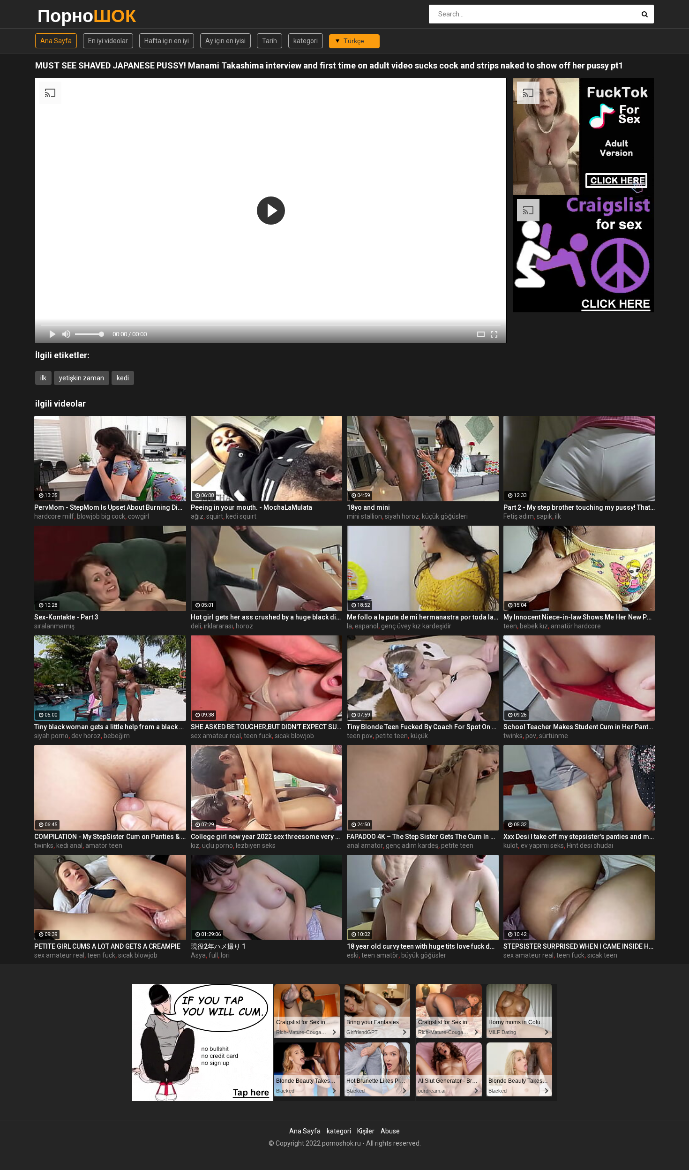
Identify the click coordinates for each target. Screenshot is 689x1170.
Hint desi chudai (590, 845)
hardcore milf (54, 516)
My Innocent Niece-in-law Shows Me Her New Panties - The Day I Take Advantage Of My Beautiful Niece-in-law (579, 617)
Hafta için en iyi (166, 41)
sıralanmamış (54, 626)
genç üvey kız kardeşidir (416, 626)
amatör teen (103, 845)
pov (530, 736)
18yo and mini (368, 507)
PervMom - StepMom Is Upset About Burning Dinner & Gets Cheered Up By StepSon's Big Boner (110, 507)
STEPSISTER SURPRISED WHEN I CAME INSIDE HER (579, 946)
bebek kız (534, 626)
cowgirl (138, 516)
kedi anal (69, 845)
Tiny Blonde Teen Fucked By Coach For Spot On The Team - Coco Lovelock (423, 727)
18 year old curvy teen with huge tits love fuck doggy (423, 946)
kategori (305, 41)
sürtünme (553, 736)
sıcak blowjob (294, 736)
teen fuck (258, 736)
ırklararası (218, 626)
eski (353, 955)
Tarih (269, 41)
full (213, 955)
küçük (419, 736)
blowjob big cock (101, 516)
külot (510, 845)
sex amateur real (216, 736)
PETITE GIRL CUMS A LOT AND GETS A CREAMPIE (107, 946)
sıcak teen (602, 955)
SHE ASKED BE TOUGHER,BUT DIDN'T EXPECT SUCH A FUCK (267, 727)
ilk (43, 378)
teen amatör (379, 955)
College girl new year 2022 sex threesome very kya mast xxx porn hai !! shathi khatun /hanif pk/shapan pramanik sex (267, 836)
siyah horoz (402, 516)
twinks (513, 736)
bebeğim (117, 736)
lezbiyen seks (256, 845)
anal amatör (365, 845)
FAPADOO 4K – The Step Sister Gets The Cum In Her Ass (423, 836)
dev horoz (86, 736)
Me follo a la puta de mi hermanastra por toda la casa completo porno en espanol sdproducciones (423, 617)
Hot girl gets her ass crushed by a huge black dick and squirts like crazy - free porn (267, 617)
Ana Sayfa (56, 41)
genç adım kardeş (412, 845)
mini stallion (364, 516)
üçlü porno (217, 845)
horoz (244, 626)
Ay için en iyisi (225, 41)
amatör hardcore (576, 626)
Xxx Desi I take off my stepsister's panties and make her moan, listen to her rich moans (579, 836)
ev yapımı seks (542, 845)
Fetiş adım (518, 516)
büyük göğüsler (423, 955)
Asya (198, 955)
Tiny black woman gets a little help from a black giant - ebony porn (110, 727)
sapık (544, 516)
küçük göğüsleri (445, 516)
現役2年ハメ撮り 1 (218, 946)
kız (195, 845)
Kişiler (365, 1131)
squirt (214, 516)
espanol (366, 626)
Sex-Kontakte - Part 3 (66, 617)
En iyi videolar (108, 41)
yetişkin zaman (81, 378)
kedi (123, 378)
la (349, 626)
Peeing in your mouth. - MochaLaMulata (251, 507)
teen (510, 626)
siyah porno (51, 736)
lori (225, 955)
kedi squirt (241, 516)
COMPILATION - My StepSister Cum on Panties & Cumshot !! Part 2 (110, 836)
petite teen (391, 736)
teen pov (360, 736)
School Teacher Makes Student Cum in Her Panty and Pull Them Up (579, 727)
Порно (62, 16)
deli (196, 626)
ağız (197, 516)
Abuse (390, 1131)
